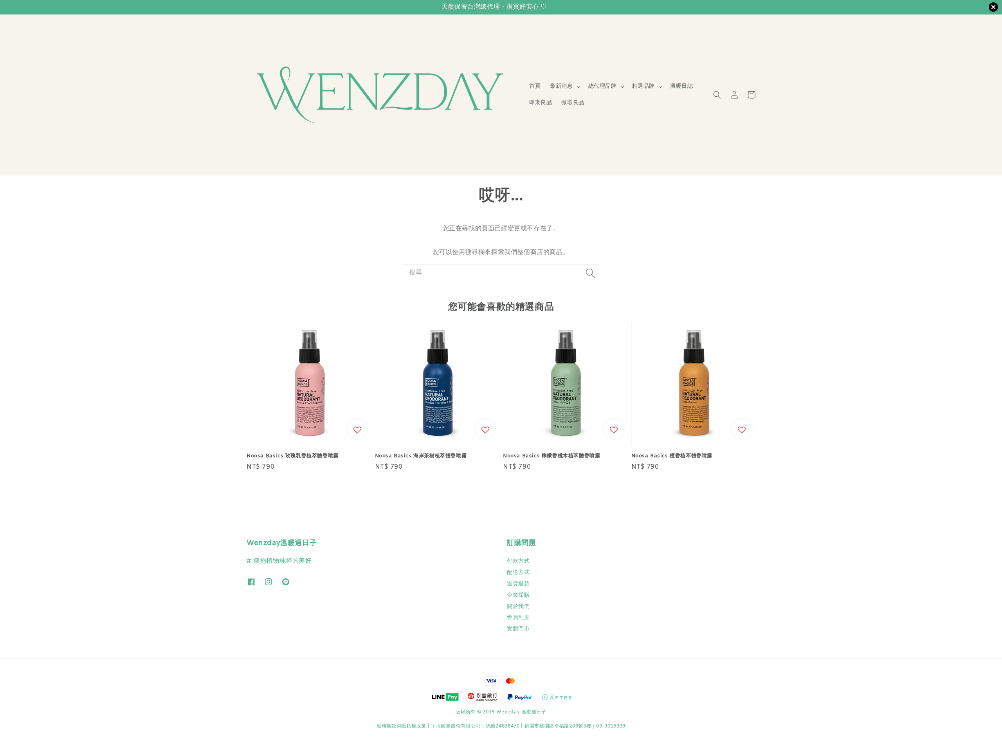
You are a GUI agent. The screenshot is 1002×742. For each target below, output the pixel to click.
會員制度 (518, 617)
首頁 (535, 86)
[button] (717, 94)
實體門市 (518, 629)
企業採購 (518, 595)
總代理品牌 (602, 86)
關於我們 (518, 606)
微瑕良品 (572, 103)
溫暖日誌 (681, 86)
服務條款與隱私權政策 (401, 726)
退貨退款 (518, 584)
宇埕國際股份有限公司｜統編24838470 (475, 726)
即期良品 (540, 103)
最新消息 (561, 86)
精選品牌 (643, 86)
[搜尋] (590, 273)
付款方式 (518, 561)
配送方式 (518, 572)
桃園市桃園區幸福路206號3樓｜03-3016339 (574, 726)
